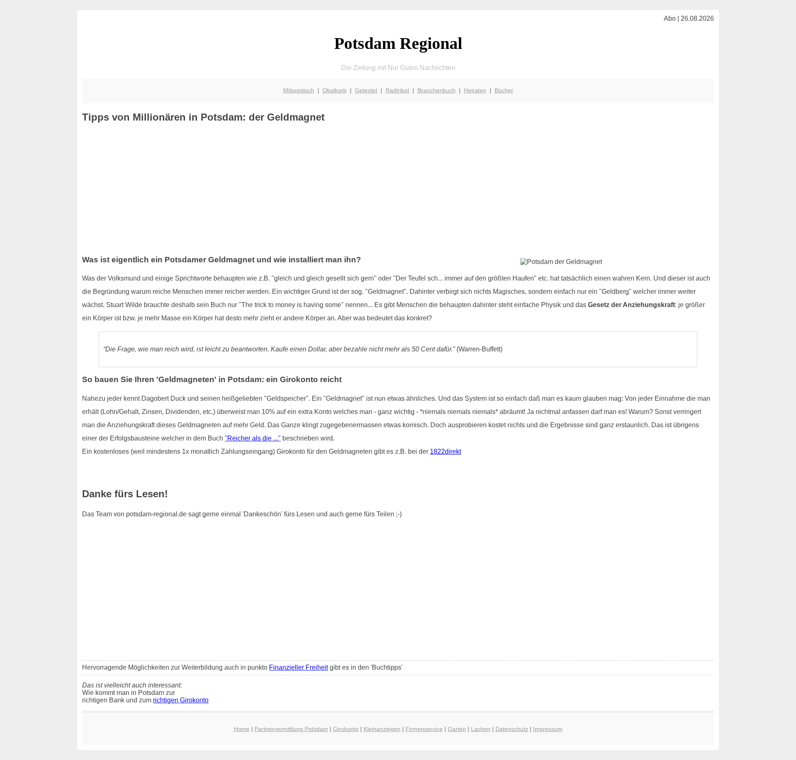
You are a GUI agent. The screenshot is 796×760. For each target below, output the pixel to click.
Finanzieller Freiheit (298, 667)
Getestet (366, 90)
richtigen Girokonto (181, 700)
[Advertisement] (398, 189)
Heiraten (475, 90)
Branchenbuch (436, 90)
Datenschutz (511, 729)
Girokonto (346, 729)
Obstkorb (335, 90)
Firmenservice (424, 729)
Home (242, 729)
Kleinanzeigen (382, 729)
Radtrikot (397, 90)
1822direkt (445, 451)
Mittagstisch (298, 90)
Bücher (504, 90)
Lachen (480, 729)
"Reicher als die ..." (253, 438)
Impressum (548, 729)
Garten (457, 729)
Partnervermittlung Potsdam (291, 729)
